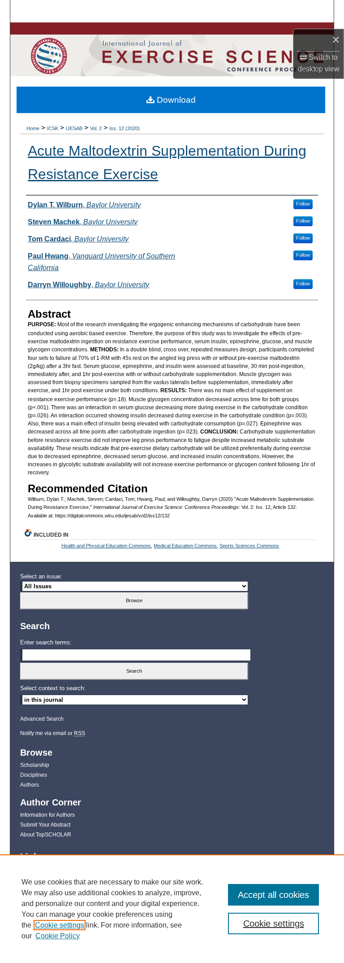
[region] (172, 908)
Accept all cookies (273, 895)
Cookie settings (59, 925)
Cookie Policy (57, 936)
